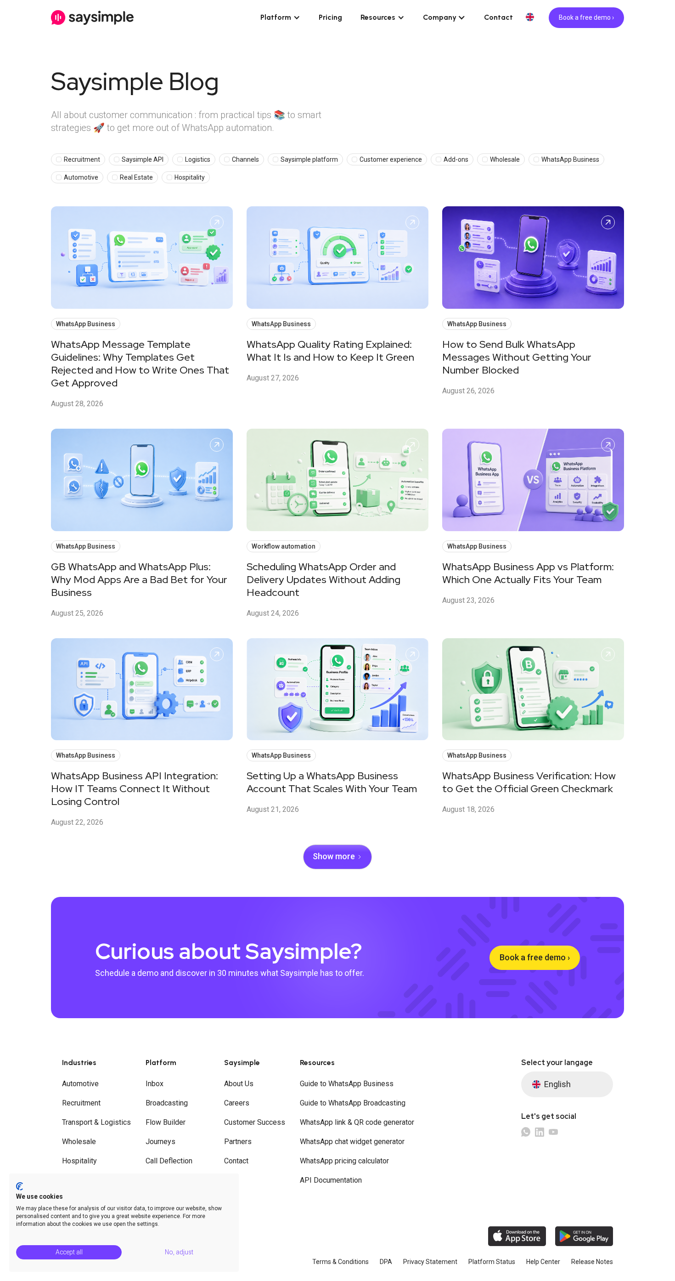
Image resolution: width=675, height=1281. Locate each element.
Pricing (330, 17)
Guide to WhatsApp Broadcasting (352, 1103)
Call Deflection (169, 1160)
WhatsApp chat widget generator (352, 1141)
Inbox (154, 1083)
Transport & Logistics (96, 1122)
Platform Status (491, 1261)
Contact (498, 17)
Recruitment (81, 1103)
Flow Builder (166, 1122)
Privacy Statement (430, 1261)
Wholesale (79, 1141)
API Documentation (331, 1180)
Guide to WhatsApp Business (347, 1083)
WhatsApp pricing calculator (344, 1160)
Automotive (80, 1083)
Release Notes (592, 1261)
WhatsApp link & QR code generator (357, 1122)
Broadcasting (167, 1103)
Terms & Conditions (340, 1261)
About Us (238, 1083)
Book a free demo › (586, 17)
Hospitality (79, 1160)
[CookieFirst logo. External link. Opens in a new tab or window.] (19, 1186)
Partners (238, 1141)
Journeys (160, 1141)
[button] (280, 17)
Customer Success (254, 1122)
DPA (386, 1261)
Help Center (543, 1261)
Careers (236, 1103)
